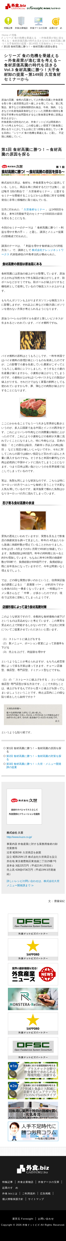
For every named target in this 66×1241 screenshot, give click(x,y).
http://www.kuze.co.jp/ (19, 836)
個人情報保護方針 (12, 1199)
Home (5, 35)
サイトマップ (36, 1199)
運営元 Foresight (22, 1218)
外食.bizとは (9, 1193)
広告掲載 (45, 1193)
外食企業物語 (21, 28)
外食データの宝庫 (38, 28)
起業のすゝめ (55, 28)
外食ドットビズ (31, 1225)
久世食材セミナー (34, 209)
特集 (14, 35)
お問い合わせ (46, 1218)
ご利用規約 (28, 1193)
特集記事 (8, 28)
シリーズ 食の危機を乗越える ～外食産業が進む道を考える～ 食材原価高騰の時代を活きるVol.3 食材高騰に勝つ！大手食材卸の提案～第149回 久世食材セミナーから (33, 40)
